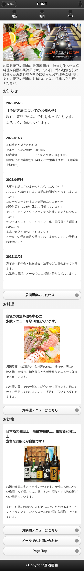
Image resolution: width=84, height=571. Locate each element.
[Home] (80, 4)
